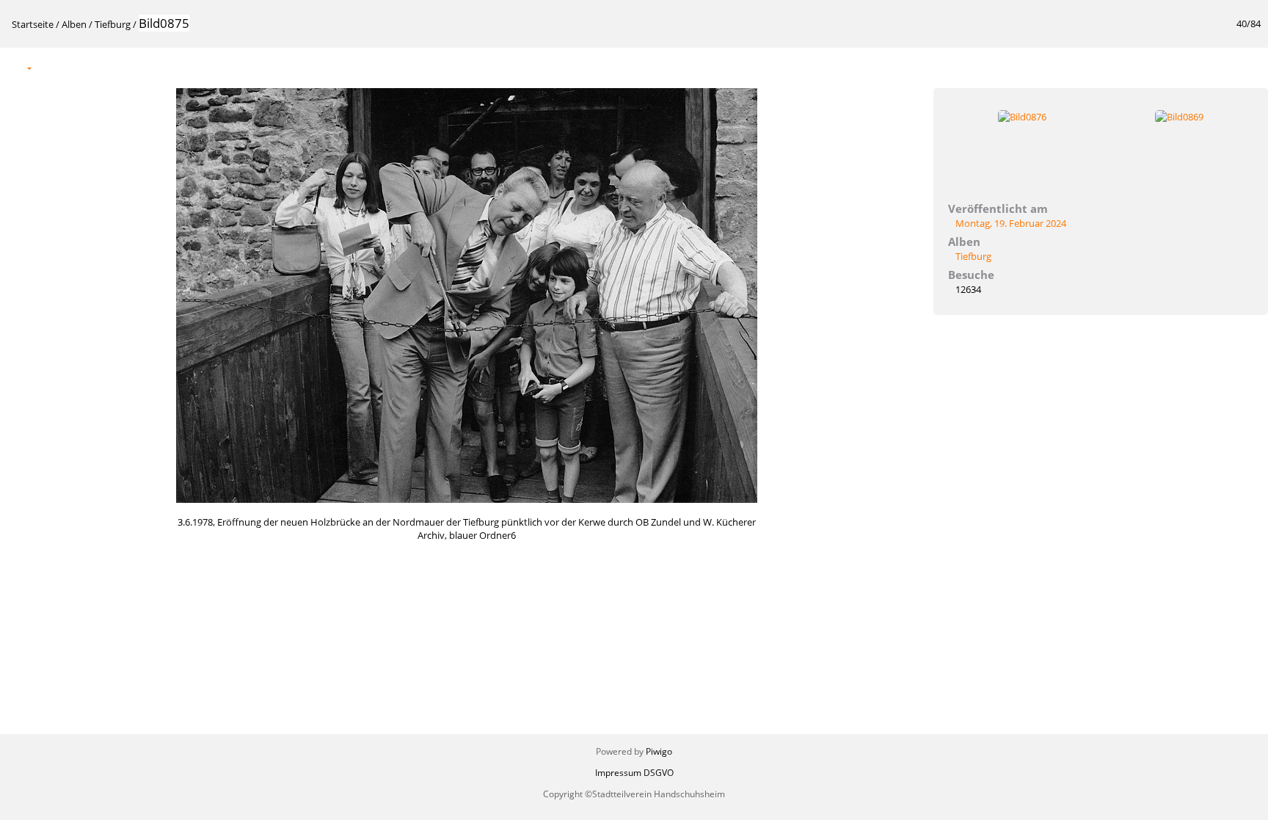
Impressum (618, 772)
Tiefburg (113, 24)
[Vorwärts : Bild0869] (1249, 67)
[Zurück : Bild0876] (1218, 67)
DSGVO (659, 772)
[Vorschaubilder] (1187, 67)
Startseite (33, 24)
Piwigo (659, 751)
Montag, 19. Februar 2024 (1010, 223)
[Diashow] (52, 67)
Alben (74, 24)
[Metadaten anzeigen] (83, 67)
